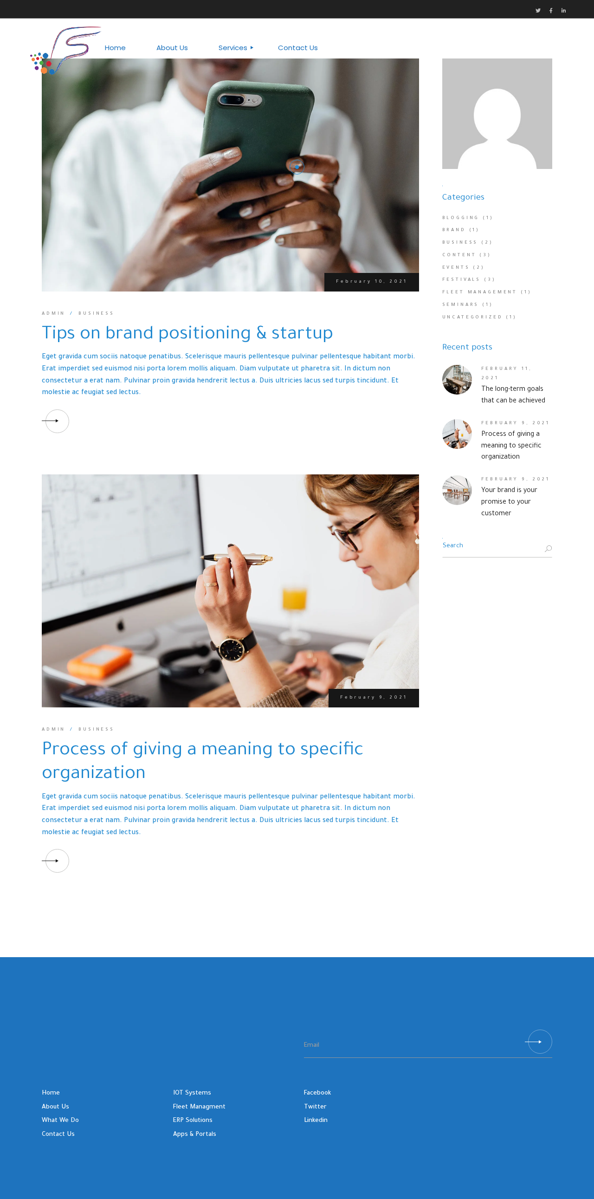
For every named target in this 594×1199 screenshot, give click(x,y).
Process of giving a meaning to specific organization (511, 446)
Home (51, 1093)
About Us (55, 1107)
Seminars (460, 305)
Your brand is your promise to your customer (509, 502)
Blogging (461, 218)
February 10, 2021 (371, 282)
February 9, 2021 (373, 697)
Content (459, 255)
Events (456, 268)
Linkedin (316, 1120)
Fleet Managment (199, 1107)
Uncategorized (472, 317)
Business (96, 314)
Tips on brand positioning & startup (187, 335)
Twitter (315, 1107)
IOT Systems (192, 1093)
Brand (454, 230)
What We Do (60, 1120)
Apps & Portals (194, 1134)
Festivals (461, 280)
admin (53, 314)
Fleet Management (480, 292)
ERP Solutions (193, 1120)
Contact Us (58, 1134)
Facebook (317, 1093)
